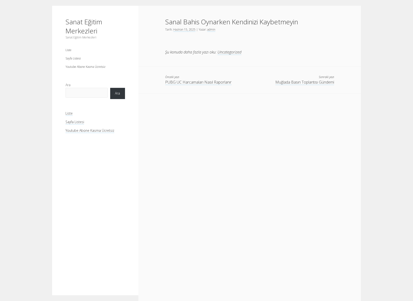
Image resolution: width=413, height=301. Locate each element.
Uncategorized (229, 52)
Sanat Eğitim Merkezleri (83, 26)
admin (211, 29)
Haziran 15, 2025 (184, 29)
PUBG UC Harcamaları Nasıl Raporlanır (198, 82)
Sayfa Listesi (73, 58)
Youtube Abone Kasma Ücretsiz (85, 67)
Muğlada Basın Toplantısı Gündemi (304, 82)
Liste (68, 50)
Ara (68, 85)
